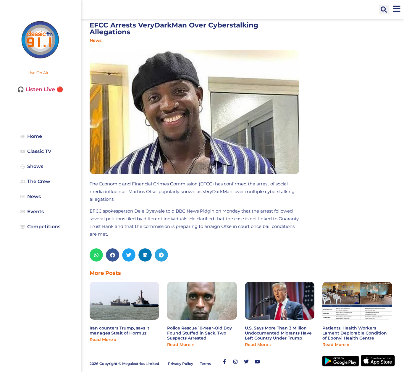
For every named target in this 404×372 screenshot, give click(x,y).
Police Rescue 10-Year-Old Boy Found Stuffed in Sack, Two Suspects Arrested (199, 333)
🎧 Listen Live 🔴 (40, 89)
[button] (384, 9)
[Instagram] (235, 361)
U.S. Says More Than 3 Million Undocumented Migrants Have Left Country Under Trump (278, 333)
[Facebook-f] (224, 361)
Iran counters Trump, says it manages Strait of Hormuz (119, 330)
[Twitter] (246, 361)
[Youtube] (257, 361)
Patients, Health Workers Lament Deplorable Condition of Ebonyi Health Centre (354, 333)
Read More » (103, 339)
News (95, 40)
